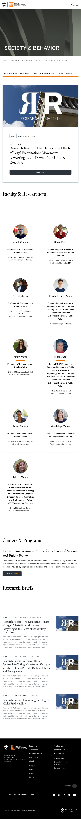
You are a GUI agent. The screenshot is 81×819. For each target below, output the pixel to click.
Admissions (33, 750)
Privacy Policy (59, 768)
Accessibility (59, 758)
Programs (33, 746)
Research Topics (39, 60)
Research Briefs (67, 74)
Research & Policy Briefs (26, 136)
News (13, 136)
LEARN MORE (12, 574)
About (31, 761)
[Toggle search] (72, 5)
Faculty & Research (19, 60)
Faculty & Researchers (16, 74)
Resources (33, 766)
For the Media (59, 750)
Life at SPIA (33, 757)
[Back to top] (74, 786)
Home (5, 60)
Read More (40, 172)
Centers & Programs (44, 74)
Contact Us (58, 746)
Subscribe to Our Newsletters (21, 795)
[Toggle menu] (77, 5)
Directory (33, 777)
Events (31, 773)
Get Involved (59, 753)
